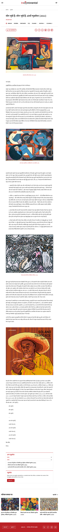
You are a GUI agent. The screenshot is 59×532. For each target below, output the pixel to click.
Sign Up (10, 480)
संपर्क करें (23, 527)
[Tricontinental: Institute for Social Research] (29, 2)
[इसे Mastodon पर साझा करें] (52, 30)
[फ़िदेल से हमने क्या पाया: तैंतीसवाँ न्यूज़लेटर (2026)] (29, 504)
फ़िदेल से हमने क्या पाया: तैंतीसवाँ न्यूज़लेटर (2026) (17, 465)
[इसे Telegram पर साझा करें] (48, 30)
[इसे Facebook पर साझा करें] (39, 30)
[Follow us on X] (44, 527)
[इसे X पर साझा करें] (36, 30)
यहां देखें (54, 494)
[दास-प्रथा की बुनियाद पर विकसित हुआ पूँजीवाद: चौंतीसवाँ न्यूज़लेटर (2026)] (10, 504)
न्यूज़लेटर (11, 9)
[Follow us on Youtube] (55, 527)
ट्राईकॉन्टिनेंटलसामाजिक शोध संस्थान (13, 85)
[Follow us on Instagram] (51, 527)
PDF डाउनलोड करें (12, 30)
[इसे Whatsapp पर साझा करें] (42, 30)
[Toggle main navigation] (2, 2)
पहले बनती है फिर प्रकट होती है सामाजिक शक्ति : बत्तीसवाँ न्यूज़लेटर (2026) (22, 467)
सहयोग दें (12, 527)
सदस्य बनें (5, 527)
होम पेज (7, 9)
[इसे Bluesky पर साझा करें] (45, 30)
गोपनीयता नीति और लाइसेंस (32, 527)
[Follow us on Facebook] (48, 527)
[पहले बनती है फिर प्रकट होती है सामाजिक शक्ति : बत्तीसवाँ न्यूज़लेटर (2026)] (49, 504)
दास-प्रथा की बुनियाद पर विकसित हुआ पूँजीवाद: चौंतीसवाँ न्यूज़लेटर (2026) (22, 462)
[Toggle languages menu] (57, 2)
